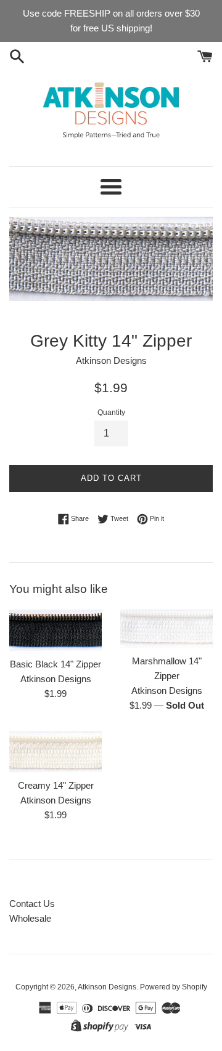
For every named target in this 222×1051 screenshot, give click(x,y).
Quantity (111, 412)
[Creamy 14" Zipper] (55, 751)
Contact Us (32, 903)
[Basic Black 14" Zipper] (55, 630)
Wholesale (30, 918)
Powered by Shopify (173, 987)
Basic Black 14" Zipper (55, 664)
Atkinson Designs (107, 987)
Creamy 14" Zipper (56, 785)
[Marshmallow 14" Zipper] (166, 629)
